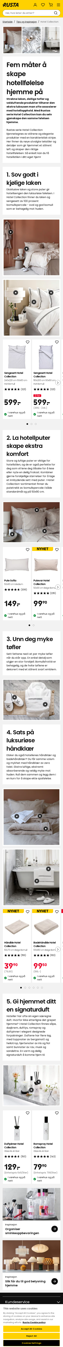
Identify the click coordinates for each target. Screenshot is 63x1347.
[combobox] (28, 13)
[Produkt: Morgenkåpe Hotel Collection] (10, 231)
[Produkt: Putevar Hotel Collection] (26, 248)
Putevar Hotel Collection (44, 584)
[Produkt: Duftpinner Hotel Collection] (12, 534)
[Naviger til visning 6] (42, 987)
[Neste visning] (57, 382)
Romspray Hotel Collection (42, 1147)
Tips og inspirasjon (26, 21)
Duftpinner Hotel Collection (13, 1147)
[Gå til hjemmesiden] (11, 5)
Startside (8, 21)
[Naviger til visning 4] (33, 987)
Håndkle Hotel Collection (15, 946)
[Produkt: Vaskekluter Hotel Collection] (16, 816)
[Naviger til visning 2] (31, 424)
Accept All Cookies (31, 1328)
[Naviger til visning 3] (36, 424)
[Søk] (56, 13)
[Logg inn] (35, 5)
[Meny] (58, 5)
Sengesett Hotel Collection (15, 378)
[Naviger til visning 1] (27, 424)
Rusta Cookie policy (34, 1322)
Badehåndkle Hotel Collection (45, 946)
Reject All (31, 1335)
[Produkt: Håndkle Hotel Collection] (39, 815)
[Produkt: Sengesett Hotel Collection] (44, 531)
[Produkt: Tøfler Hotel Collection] (14, 697)
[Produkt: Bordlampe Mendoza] (15, 292)
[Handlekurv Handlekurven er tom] (51, 5)
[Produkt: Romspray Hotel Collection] (31, 1090)
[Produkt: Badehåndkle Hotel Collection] (45, 828)
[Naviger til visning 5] (38, 987)
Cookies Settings (31, 1343)
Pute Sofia (13, 582)
